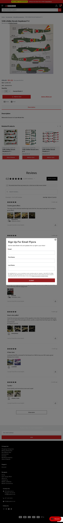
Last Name (11, 265)
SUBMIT (31, 280)
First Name (11, 257)
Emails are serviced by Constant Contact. (40, 275)
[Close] (55, 240)
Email (9, 249)
